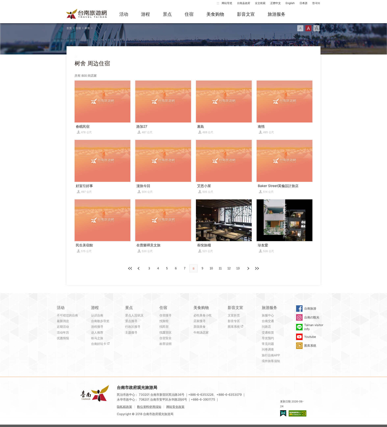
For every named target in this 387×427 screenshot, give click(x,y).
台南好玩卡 (98, 344)
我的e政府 (283, 413)
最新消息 (63, 321)
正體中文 (275, 3)
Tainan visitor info (313, 327)
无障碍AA (297, 413)
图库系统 (234, 327)
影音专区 (234, 321)
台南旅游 (310, 308)
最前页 (130, 268)
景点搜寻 (131, 321)
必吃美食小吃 (203, 315)
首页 (69, 28)
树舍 (87, 28)
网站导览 (227, 3)
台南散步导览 (100, 321)
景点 (167, 14)
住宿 (189, 14)
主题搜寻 (131, 332)
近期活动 (63, 327)
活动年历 (63, 332)
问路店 (266, 327)
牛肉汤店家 (201, 332)
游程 (145, 14)
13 (237, 268)
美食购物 (215, 14)
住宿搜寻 (165, 315)
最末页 (257, 268)
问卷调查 (268, 349)
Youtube (310, 337)
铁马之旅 (97, 338)
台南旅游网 (86, 14)
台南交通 (268, 321)
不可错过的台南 (67, 315)
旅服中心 (268, 315)
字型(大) (316, 28)
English (290, 3)
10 (211, 268)
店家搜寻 (200, 321)
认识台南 (97, 315)
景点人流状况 (134, 315)
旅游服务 (276, 14)
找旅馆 (164, 321)
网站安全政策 (175, 407)
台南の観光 (311, 317)
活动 (123, 14)
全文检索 (260, 3)
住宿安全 (165, 338)
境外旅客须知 (271, 361)
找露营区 (165, 332)
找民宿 (164, 327)
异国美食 (200, 327)
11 (220, 268)
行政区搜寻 (132, 327)
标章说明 (165, 344)
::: (218, 3)
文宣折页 (234, 315)
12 (229, 268)
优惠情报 (63, 338)
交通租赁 (268, 332)
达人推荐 (97, 332)
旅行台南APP (271, 355)
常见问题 (268, 344)
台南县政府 (243, 3)
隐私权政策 (124, 407)
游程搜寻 (97, 327)
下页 (139, 268)
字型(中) (308, 28)
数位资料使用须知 (149, 407)
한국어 (316, 3)
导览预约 (268, 338)
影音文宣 (246, 14)
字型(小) (300, 28)
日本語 (303, 3)
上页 (248, 268)
